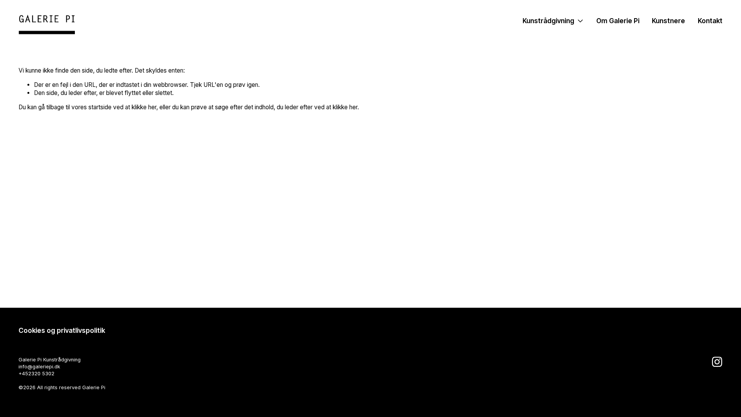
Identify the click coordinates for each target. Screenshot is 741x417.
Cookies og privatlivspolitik (62, 330)
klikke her (144, 107)
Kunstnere (668, 21)
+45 (23, 373)
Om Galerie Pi (617, 21)
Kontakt (710, 21)
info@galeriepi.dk (39, 367)
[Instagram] (717, 361)
